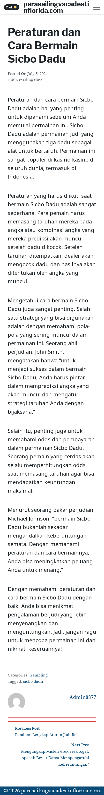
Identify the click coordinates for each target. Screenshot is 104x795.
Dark (10, 7)
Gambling (39, 675)
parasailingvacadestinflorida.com (60, 790)
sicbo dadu (33, 681)
